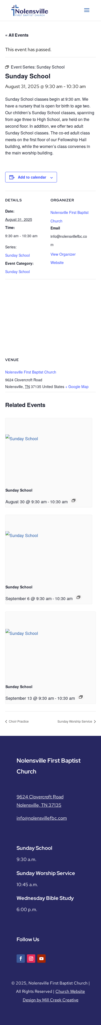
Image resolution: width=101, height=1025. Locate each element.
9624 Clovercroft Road (40, 797)
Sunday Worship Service (75, 721)
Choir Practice (18, 721)
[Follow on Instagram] (31, 958)
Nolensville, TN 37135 (39, 805)
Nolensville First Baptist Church (30, 372)
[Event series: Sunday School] (73, 500)
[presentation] (48, 450)
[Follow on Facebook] (21, 958)
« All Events (16, 35)
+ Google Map (77, 386)
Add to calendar (32, 177)
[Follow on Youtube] (41, 958)
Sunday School (17, 255)
